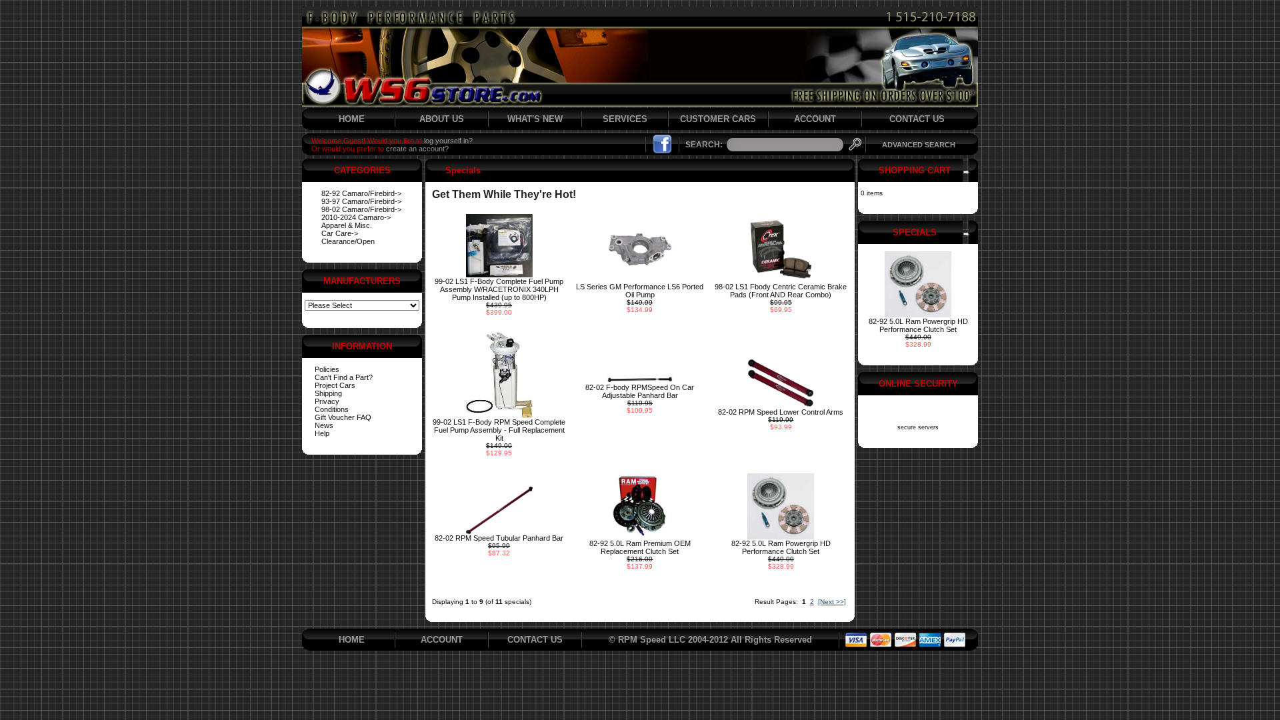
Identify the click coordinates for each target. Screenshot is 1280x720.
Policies (327, 369)
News (324, 425)
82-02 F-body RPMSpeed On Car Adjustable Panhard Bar (639, 391)
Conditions (332, 409)
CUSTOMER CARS (718, 119)
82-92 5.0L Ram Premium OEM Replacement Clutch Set (640, 547)
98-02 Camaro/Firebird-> (361, 209)
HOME (352, 119)
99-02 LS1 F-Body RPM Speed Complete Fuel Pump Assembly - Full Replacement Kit (499, 430)
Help (322, 433)
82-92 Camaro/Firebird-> (361, 193)
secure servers (918, 427)
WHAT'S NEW (535, 119)
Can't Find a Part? (344, 377)
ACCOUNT (815, 119)
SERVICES (625, 119)
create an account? (417, 149)
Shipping (328, 393)
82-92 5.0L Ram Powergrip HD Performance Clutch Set (781, 547)
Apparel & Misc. (346, 225)
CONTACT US (917, 119)
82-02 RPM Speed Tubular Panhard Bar (499, 538)
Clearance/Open (348, 241)
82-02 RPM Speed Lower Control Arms (780, 412)
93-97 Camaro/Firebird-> (361, 201)
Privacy (327, 401)
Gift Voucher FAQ (343, 417)
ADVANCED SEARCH (918, 145)
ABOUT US (441, 119)
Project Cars (335, 385)
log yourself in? (448, 141)
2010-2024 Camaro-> (356, 217)
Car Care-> (339, 233)
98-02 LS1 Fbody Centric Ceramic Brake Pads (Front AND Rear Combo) (781, 291)
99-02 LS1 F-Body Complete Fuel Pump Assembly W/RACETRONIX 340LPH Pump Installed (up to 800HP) (499, 289)
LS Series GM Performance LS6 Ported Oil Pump (639, 291)
